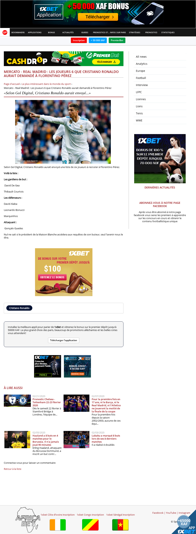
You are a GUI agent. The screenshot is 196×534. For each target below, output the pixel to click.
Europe (140, 71)
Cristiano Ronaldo (19, 308)
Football (141, 78)
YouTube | (172, 512)
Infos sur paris (118, 32)
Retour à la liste (12, 469)
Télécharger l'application (63, 340)
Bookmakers (18, 32)
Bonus (51, 32)
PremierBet (117, 40)
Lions (139, 106)
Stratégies (134, 32)
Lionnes (141, 99)
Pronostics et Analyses (101, 32)
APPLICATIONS (35, 32)
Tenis (139, 113)
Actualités (68, 32)
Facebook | (158, 512)
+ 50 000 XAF (98, 40)
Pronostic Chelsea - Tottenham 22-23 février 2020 (47, 402)
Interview (142, 85)
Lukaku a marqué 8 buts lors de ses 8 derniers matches (106, 438)
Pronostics (151, 32)
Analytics (141, 64)
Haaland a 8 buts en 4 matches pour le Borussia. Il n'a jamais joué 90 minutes (46, 440)
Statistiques (168, 32)
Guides (84, 32)
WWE (139, 120)
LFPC (139, 92)
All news (141, 56)
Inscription (79, 40)
